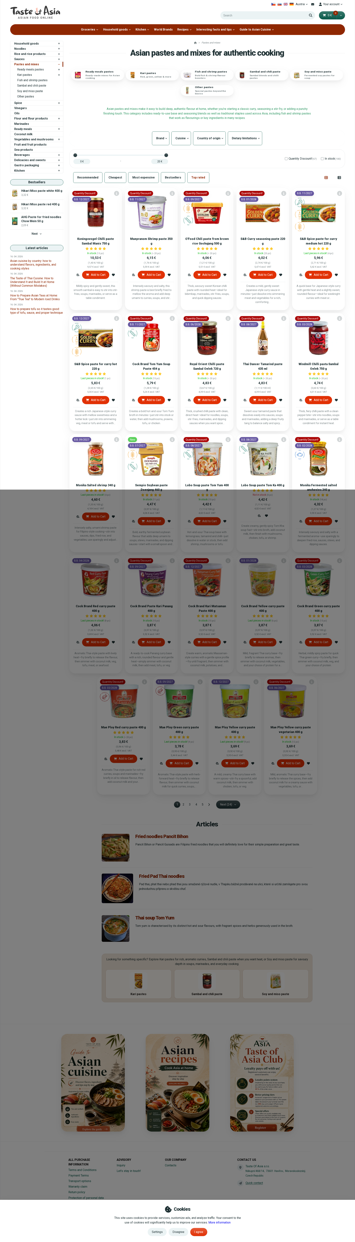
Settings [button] (157, 1232)
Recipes (183, 29)
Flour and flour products (31, 118)
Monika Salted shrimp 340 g (95, 485)
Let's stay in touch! (129, 1171)
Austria (302, 5)
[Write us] (240, 1183)
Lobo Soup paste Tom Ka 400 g (262, 485)
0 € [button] (332, 15)
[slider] (75, 155)
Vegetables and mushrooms (34, 139)
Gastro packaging (26, 165)
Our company (175, 1160)
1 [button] (178, 805)
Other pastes (25, 96)
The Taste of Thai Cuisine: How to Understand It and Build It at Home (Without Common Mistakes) (32, 282)
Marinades (21, 124)
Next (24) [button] (226, 804)
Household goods (115, 29)
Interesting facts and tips (214, 29)
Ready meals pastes (30, 69)
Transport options (79, 1181)
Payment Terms (78, 1175)
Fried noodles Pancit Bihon (161, 836)
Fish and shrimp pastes (32, 80)
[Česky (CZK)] (274, 4)
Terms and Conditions (82, 1170)
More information (219, 1222)
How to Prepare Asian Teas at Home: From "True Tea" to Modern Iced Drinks (35, 297)
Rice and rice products (30, 54)
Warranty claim (77, 1186)
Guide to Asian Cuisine (255, 29)
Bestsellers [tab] (173, 177)
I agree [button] (198, 1232)
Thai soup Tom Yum (154, 918)
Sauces (19, 59)
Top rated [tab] (198, 177)
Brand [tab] (160, 138)
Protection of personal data (86, 1198)
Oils (17, 113)
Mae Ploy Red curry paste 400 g (123, 727)
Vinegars (20, 108)
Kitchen (141, 29)
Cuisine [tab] (181, 138)
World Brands (163, 29)
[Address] (240, 1167)
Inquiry (121, 1165)
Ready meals (23, 129)
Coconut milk (23, 134)
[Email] (313, 4)
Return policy (76, 1192)
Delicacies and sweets (30, 160)
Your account (331, 4)
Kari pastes (24, 75)
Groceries (88, 29)
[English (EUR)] (286, 4)
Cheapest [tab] (115, 177)
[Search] (310, 15)
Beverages (22, 155)
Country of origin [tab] (209, 138)
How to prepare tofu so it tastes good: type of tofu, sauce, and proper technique (36, 310)
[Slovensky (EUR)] (280, 4)
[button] (341, 15)
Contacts (170, 1165)
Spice (18, 103)
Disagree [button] (178, 1232)
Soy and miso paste (30, 91)
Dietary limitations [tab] (245, 138)
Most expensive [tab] (143, 177)
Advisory (124, 1160)
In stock (333, 158)
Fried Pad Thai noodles (161, 876)
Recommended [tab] (87, 177)
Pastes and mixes (26, 64)
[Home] (35, 12)
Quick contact (254, 1183)
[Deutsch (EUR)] (292, 4)
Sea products (23, 149)
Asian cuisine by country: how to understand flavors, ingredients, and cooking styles (33, 264)
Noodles (20, 48)
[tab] (326, 177)
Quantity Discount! (303, 158)
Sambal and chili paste (31, 85)
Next (35, 233)
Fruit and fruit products (30, 144)
